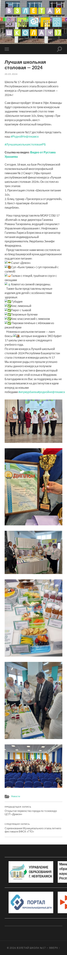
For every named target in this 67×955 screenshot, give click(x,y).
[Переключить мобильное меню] (7, 49)
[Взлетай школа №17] (33, 21)
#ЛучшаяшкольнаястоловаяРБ (25, 144)
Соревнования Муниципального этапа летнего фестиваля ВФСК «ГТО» (33, 828)
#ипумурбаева (28, 392)
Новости (15, 796)
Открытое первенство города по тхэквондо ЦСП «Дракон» (31, 811)
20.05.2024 (11, 74)
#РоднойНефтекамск (25, 136)
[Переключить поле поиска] (59, 49)
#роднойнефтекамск (51, 392)
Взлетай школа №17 (31, 947)
